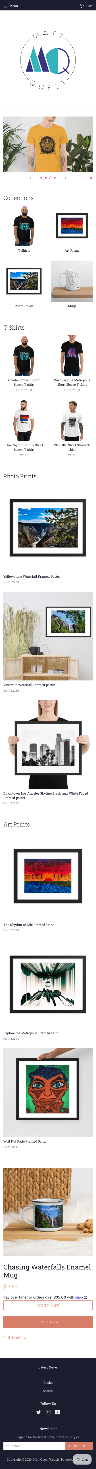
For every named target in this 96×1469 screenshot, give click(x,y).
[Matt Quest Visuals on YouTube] (57, 1413)
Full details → (15, 1337)
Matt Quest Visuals (46, 1459)
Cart (89, 6)
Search (48, 1391)
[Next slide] (65, 177)
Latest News (48, 1367)
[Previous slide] (30, 177)
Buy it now (48, 1322)
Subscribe (79, 1446)
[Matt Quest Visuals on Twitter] (38, 1413)
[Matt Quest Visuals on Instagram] (48, 1413)
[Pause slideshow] (91, 177)
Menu (13, 6)
